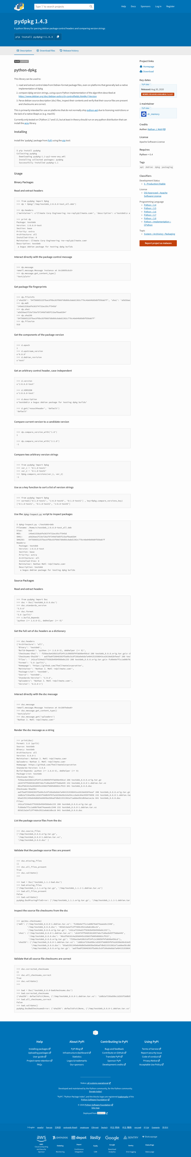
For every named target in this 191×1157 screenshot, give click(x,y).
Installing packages (38, 1049)
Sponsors (145, 6)
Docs (133, 6)
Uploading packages (38, 1052)
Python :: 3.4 (150, 205)
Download (148, 71)
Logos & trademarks (77, 1060)
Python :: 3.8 (150, 218)
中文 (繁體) (127, 1127)
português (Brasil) (70, 1127)
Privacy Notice (150, 1060)
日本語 (58, 1127)
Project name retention (38, 1060)
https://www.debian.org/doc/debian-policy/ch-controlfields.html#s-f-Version (58, 96)
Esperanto (156, 1127)
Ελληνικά (94, 1127)
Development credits (113, 1064)
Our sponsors (77, 1064)
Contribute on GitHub (113, 1052)
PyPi (50, 140)
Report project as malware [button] (158, 243)
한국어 (165, 1127)
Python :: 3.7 (150, 215)
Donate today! (95, 1091)
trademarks (123, 1096)
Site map (95, 1107)
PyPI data (145, 84)
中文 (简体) (115, 1127)
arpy (26, 123)
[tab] (24, 50)
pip (64, 140)
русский (137, 1127)
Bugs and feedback (114, 1049)
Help (123, 6)
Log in (158, 6)
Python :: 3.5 (150, 208)
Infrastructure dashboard (75, 1052)
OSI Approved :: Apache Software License (155, 194)
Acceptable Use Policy (150, 1064)
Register (170, 6)
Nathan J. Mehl (155, 129)
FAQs (39, 1064)
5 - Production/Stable (154, 184)
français (49, 1127)
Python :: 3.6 (150, 211)
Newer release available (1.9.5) (158, 94)
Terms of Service (150, 1049)
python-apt (92, 110)
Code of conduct (150, 1056)
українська (84, 1127)
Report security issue (151, 1052)
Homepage (148, 66)
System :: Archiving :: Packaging (159, 234)
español (40, 1127)
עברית (146, 1127)
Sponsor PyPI (114, 1060)
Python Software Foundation (94, 1099)
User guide (38, 1056)
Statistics (76, 1056)
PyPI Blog (75, 1049)
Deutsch (104, 1127)
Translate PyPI (113, 1056)
